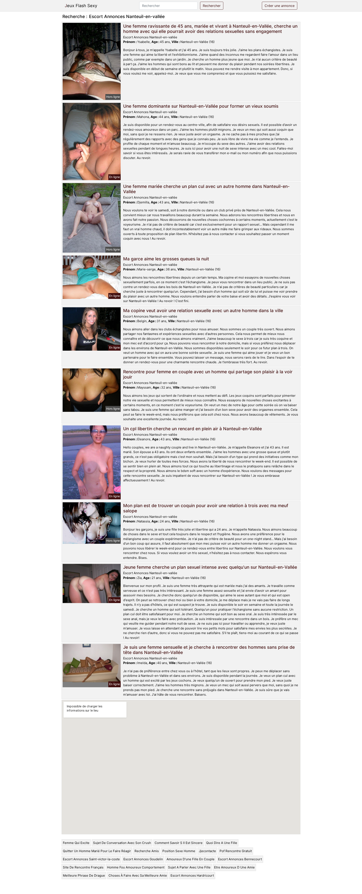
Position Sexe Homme (178, 851)
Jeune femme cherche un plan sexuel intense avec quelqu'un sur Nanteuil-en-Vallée (210, 567)
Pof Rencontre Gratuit (236, 851)
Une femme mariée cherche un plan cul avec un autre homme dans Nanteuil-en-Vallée (206, 189)
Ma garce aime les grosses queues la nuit (166, 258)
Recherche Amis (146, 851)
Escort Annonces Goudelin (143, 859)
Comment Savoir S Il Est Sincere (179, 843)
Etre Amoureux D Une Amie (234, 867)
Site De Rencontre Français (83, 867)
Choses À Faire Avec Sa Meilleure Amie (138, 875)
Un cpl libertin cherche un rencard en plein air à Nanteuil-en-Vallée (192, 428)
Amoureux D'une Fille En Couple (191, 859)
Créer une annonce (280, 6)
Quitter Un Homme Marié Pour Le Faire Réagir (97, 851)
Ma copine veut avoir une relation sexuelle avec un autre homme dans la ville (203, 310)
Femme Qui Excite (76, 843)
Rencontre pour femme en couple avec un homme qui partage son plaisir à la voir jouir (207, 374)
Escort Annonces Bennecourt (240, 859)
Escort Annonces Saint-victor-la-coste (91, 859)
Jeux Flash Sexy (81, 5)
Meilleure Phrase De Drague (84, 875)
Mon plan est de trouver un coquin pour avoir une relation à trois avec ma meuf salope (205, 508)
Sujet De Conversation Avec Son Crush (122, 843)
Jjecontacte (207, 851)
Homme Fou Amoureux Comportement (135, 867)
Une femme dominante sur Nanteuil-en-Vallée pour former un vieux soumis (200, 106)
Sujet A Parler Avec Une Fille (189, 867)
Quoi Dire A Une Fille (221, 843)
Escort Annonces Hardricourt (192, 875)
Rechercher (212, 6)
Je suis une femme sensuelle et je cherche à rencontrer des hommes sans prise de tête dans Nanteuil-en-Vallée (209, 650)
